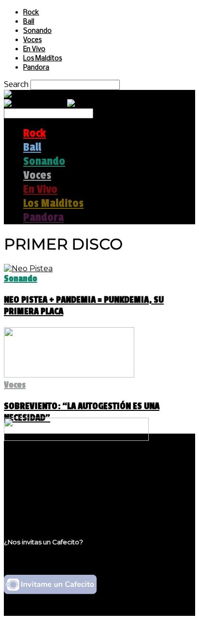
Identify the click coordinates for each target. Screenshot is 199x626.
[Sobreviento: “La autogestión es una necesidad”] (69, 374)
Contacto (41, 496)
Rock (31, 12)
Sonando (37, 31)
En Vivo (34, 49)
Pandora (36, 68)
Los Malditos (42, 58)
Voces (32, 40)
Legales (38, 478)
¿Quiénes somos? (56, 469)
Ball (28, 22)
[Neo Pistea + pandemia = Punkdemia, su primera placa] (28, 268)
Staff (32, 487)
